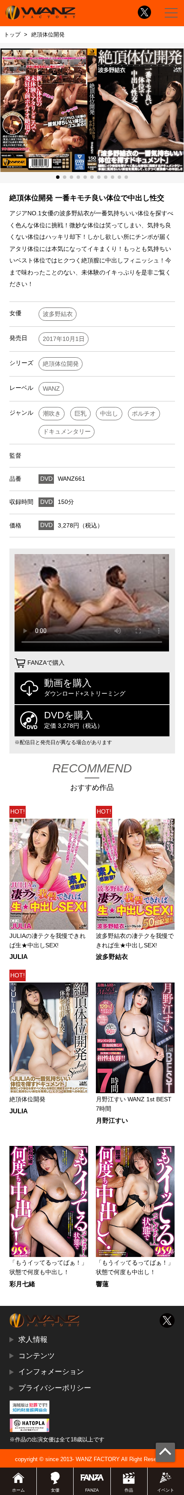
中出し (109, 413)
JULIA (18, 957)
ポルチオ (144, 413)
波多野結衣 (58, 314)
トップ (12, 34)
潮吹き (52, 413)
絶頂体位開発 (61, 364)
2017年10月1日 (64, 339)
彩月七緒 (22, 1284)
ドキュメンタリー (67, 431)
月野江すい (112, 1121)
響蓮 (102, 1284)
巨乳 (80, 413)
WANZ (51, 389)
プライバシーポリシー (54, 1387)
